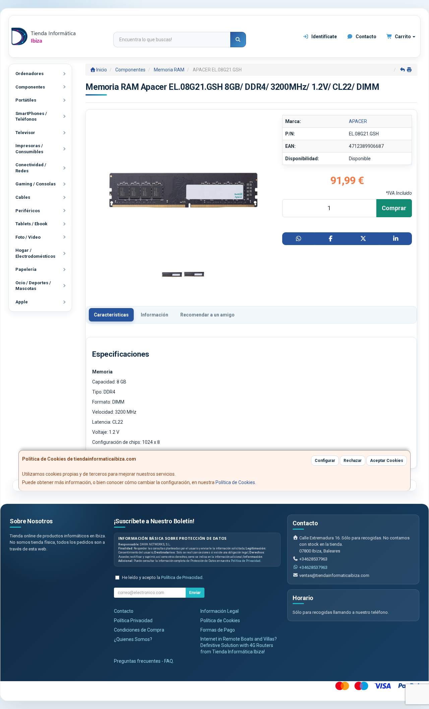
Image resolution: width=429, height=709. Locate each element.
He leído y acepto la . (162, 577)
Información (154, 314)
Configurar (325, 460)
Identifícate (323, 36)
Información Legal (219, 611)
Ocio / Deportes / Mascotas (33, 285)
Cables (22, 197)
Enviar (195, 592)
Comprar (394, 208)
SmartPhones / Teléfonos (31, 116)
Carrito (403, 36)
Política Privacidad (133, 620)
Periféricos (27, 210)
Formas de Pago (217, 630)
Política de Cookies (235, 482)
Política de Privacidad (245, 561)
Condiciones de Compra (139, 630)
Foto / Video (28, 237)
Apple (21, 301)
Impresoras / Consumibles (29, 148)
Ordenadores (29, 73)
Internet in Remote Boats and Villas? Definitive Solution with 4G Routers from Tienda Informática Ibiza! (238, 645)
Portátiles (25, 100)
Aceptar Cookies (386, 460)
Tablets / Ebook (31, 223)
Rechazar (353, 460)
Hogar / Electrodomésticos (35, 253)
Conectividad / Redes (30, 167)
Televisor (25, 132)
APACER (358, 121)
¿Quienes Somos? (133, 639)
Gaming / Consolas (35, 183)
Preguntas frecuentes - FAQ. (144, 661)
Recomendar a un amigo (207, 314)
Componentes (30, 87)
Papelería (26, 269)
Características (111, 314)
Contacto (365, 36)
